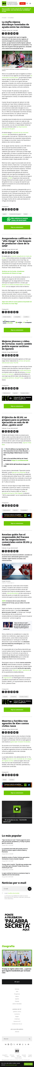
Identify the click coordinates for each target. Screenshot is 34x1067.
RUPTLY (30, 1056)
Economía (13, 696)
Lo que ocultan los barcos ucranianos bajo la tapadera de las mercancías (16, 874)
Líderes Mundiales (17, 1004)
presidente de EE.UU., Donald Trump (12, 378)
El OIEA (10, 178)
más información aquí (11, 1065)
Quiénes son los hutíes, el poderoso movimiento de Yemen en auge (13, 272)
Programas (17, 994)
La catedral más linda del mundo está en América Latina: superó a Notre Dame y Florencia (15, 850)
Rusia (4, 780)
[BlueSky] (20, 1044)
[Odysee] (11, 1044)
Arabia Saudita (7, 317)
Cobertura (17, 1019)
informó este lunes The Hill (10, 363)
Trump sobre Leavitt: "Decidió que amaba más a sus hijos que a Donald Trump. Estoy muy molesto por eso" (16, 866)
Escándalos (24, 510)
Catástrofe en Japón (15, 214)
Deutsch (24, 1055)
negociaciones (8, 678)
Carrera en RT (17, 1021)
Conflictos (26, 317)
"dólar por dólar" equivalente (21, 670)
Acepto (11, 893)
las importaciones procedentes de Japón (14, 128)
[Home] (4, 3)
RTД (25, 1056)
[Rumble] (8, 1044)
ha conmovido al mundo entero (17, 76)
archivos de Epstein (24, 361)
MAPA (4, 601)
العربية (18, 1055)
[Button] (27, 3)
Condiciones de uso (17, 1024)
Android (17, 1031)
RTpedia (17, 1001)
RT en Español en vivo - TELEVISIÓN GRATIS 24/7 (15, 821)
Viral (17, 991)
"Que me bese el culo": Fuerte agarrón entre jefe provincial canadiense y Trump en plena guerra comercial (16, 626)
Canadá (5, 696)
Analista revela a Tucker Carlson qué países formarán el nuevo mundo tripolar (15, 858)
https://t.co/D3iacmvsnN (20, 460)
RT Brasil (12, 1055)
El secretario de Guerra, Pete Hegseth (14, 492)
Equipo (17, 1016)
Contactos (17, 1014)
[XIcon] (14, 1044)
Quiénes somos (17, 1011)
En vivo (22, 3)
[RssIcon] (25, 1044)
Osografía (8, 946)
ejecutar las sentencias (19, 472)
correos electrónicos (25, 370)
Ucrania (12, 780)
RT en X (17, 982)
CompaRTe (4, 1055)
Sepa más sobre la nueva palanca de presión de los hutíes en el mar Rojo (17, 303)
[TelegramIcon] (17, 1044)
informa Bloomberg (12, 593)
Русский (19, 1056)
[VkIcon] (5, 1044)
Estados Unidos (25, 393)
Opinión (17, 999)
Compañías (17, 317)
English (30, 1055)
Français (7, 1056)
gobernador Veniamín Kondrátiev (20, 742)
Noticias (17, 989)
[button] (17, 809)
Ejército (15, 510)
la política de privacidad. (13, 893)
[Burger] (30, 3)
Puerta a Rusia (18, 1058)
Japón (4, 214)
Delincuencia (6, 393)
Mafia (25, 214)
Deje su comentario (17, 227)
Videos (17, 996)
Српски (13, 1056)
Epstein (15, 393)
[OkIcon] (22, 1044)
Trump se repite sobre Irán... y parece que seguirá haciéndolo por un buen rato (16, 971)
